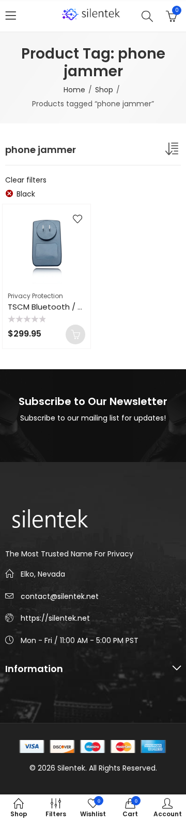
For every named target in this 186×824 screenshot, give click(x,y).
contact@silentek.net (60, 596)
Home (74, 90)
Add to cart (75, 334)
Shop (104, 90)
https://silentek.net (55, 618)
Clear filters (26, 180)
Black (26, 194)
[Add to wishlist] (77, 219)
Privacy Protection (35, 295)
